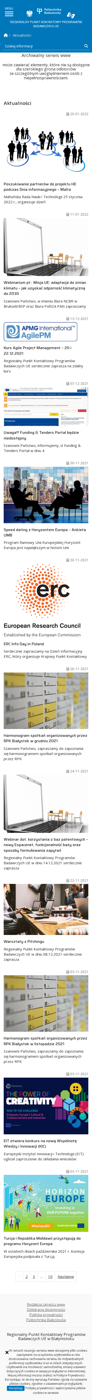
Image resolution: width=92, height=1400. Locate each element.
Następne (66, 1276)
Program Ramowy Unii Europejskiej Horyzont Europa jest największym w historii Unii (45, 538)
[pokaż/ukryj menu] (9, 13)
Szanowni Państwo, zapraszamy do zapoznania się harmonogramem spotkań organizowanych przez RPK (45, 746)
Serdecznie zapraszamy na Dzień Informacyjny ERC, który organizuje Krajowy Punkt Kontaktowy (45, 650)
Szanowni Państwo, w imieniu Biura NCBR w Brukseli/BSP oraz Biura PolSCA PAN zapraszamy (45, 293)
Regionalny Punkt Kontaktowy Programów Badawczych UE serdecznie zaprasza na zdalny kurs (43, 359)
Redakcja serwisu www (46, 1304)
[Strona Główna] (6, 35)
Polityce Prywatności (70, 1375)
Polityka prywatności (46, 1314)
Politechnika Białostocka (49, 10)
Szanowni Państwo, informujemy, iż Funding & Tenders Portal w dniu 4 (42, 441)
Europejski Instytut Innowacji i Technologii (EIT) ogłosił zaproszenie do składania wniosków (44, 1149)
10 (50, 1276)
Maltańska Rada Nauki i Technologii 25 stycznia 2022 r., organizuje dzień (43, 193)
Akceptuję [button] (16, 1388)
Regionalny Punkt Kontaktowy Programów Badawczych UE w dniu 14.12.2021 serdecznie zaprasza (46, 853)
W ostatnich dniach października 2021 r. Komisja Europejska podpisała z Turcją (44, 1247)
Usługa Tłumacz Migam (71, 15)
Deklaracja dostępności (46, 1309)
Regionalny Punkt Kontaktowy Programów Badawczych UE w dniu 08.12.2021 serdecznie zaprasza (43, 949)
